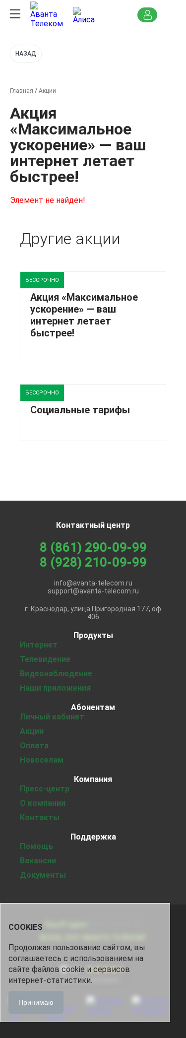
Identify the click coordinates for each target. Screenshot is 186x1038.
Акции (32, 731)
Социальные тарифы (80, 410)
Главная (21, 90)
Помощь (36, 846)
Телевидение (45, 659)
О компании (42, 803)
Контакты (40, 817)
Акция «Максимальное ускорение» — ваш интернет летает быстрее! (84, 315)
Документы (43, 875)
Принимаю (36, 1002)
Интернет (39, 644)
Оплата (34, 745)
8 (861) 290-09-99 (93, 547)
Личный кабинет (52, 716)
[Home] (47, 15)
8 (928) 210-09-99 (93, 562)
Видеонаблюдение (56, 673)
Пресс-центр (44, 788)
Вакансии (38, 860)
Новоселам (41, 760)
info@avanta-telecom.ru (93, 583)
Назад (25, 53)
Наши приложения (55, 688)
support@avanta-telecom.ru (93, 591)
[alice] (84, 15)
